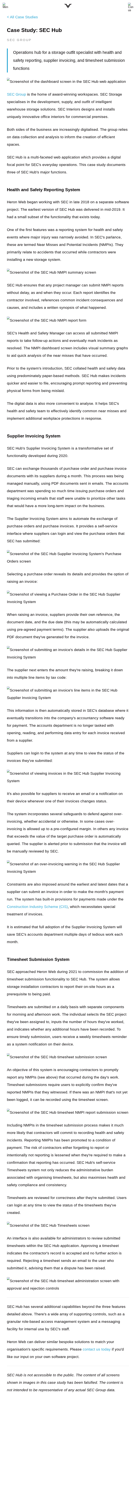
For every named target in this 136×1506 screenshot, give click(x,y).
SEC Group (16, 94)
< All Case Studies (22, 17)
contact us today (97, 1349)
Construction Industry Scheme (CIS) (37, 907)
